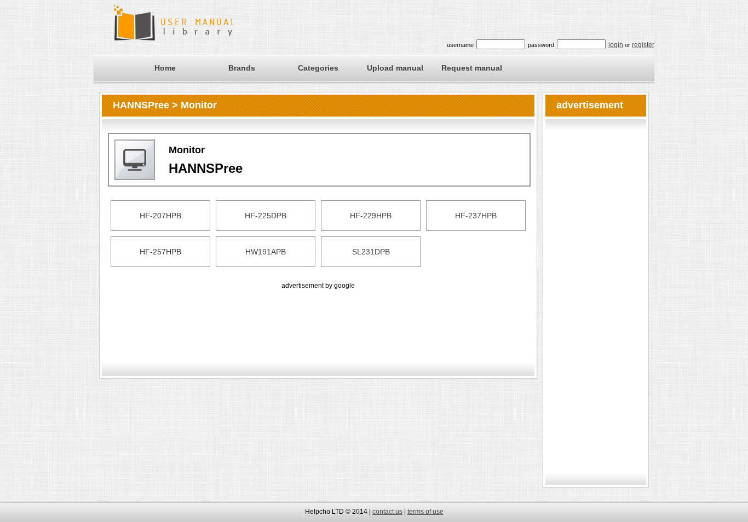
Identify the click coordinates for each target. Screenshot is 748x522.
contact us (387, 511)
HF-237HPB (476, 215)
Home (165, 67)
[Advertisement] (318, 316)
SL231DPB (371, 251)
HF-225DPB (265, 215)
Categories (318, 67)
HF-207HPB (160, 215)
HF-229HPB (371, 215)
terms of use (425, 511)
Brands (241, 67)
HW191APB (265, 251)
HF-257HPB (160, 251)
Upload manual (395, 67)
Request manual (471, 67)
